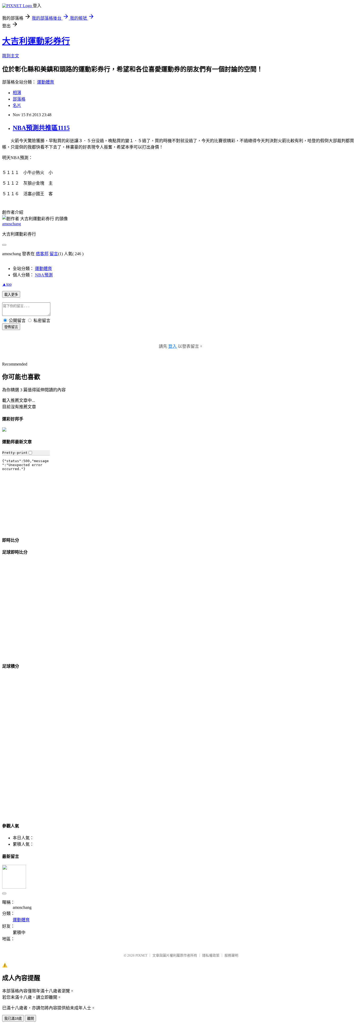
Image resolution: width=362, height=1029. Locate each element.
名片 (17, 105)
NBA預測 (44, 275)
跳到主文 (10, 56)
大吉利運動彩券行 (36, 41)
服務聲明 (231, 955)
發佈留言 (11, 327)
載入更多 (11, 295)
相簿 (17, 92)
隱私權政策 (210, 955)
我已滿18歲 (13, 1019)
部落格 (19, 99)
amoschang (11, 224)
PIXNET (141, 955)
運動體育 (45, 82)
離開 (30, 1019)
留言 (54, 253)
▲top (7, 284)
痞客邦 (42, 253)
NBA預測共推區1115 (41, 127)
